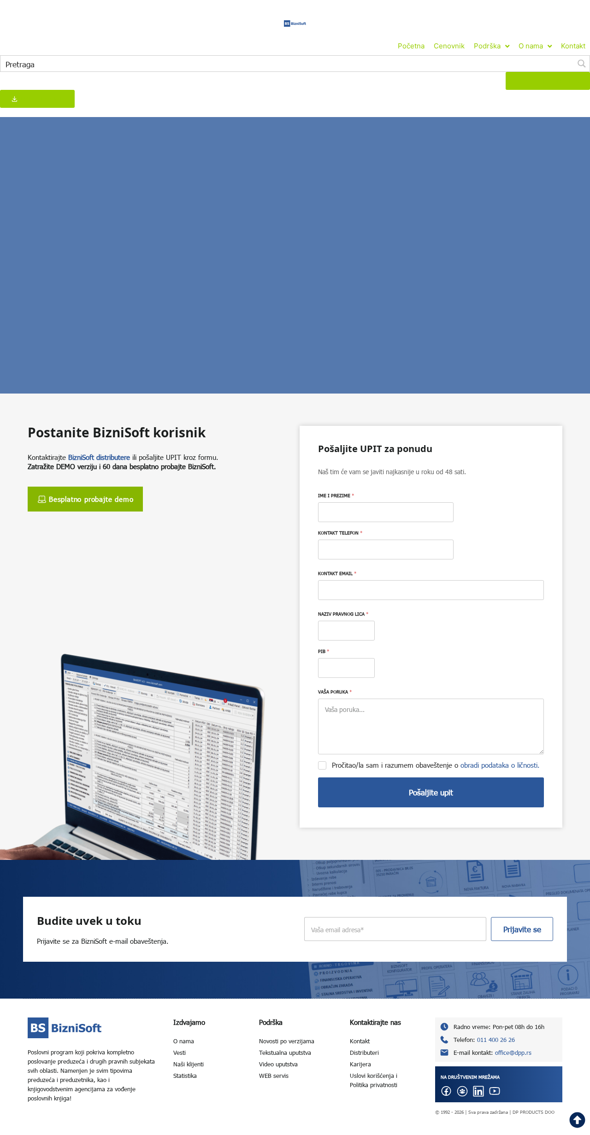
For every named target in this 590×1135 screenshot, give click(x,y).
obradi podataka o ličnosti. (500, 765)
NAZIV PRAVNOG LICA (343, 614)
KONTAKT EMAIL (337, 573)
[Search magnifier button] (582, 63)
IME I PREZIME (336, 495)
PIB (323, 651)
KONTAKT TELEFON (340, 532)
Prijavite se (522, 929)
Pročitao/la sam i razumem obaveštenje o (436, 765)
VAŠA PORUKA (335, 691)
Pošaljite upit (431, 792)
